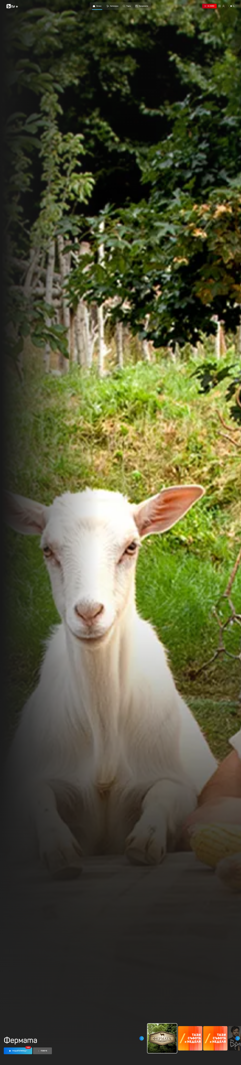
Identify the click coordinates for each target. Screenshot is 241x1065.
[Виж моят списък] (219, 6)
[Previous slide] (141, 1038)
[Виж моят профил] (223, 6)
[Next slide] (237, 1038)
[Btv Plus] (12, 6)
